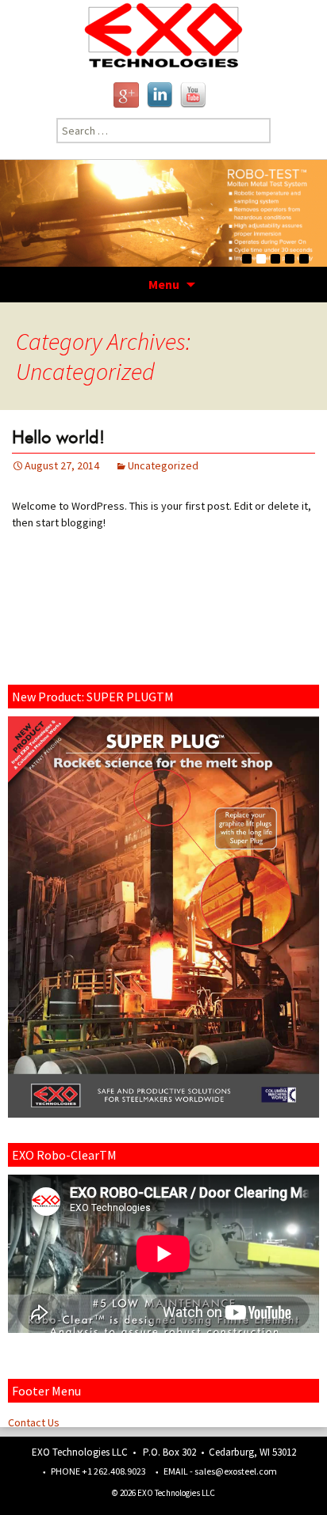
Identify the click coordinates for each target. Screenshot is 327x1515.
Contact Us (34, 1422)
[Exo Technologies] (164, 35)
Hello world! (58, 437)
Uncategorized (163, 465)
